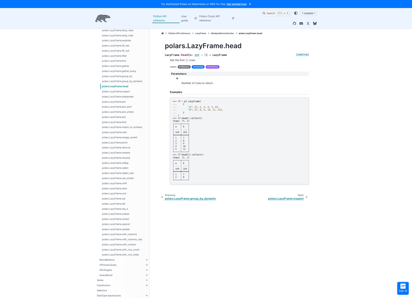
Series (100, 280)
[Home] (162, 33)
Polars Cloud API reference (209, 18)
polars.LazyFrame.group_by (117, 76)
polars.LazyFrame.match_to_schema (122, 127)
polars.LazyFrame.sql (113, 198)
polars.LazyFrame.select (115, 168)
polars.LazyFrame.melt (114, 132)
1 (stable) (307, 13)
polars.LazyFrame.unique (115, 213)
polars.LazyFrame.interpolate (117, 96)
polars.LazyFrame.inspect (116, 91)
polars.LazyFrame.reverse (116, 157)
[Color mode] (296, 13)
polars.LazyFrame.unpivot (116, 224)
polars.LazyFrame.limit (114, 122)
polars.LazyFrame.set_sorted (118, 178)
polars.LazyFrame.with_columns (119, 234)
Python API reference (160, 18)
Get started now (237, 4)
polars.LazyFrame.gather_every (119, 71)
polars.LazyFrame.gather (115, 66)
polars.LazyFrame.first (114, 60)
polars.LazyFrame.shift (114, 183)
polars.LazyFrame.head (115, 86)
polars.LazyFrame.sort (114, 193)
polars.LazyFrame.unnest (115, 219)
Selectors (102, 290)
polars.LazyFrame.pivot (114, 142)
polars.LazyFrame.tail (113, 203)
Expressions (103, 285)
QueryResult (105, 275)
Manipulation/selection (222, 33)
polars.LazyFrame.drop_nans (118, 30)
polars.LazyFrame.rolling (115, 163)
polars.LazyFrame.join (114, 101)
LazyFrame (200, 33)
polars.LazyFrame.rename (116, 152)
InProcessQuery (108, 264)
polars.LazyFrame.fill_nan (115, 45)
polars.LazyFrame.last (114, 117)
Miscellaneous (107, 259)
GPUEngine (105, 270)
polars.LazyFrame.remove (116, 147)
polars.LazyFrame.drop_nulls (117, 35)
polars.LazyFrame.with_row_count (120, 249)
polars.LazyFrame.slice (114, 188)
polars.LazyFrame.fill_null (115, 50)
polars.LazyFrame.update (116, 229)
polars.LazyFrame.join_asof (117, 106)
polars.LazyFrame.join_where (118, 111)
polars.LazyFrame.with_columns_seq (122, 239)
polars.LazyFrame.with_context (119, 244)
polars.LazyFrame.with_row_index (120, 254)
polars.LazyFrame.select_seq (118, 173)
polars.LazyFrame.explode (116, 40)
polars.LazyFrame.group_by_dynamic (122, 81)
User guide (184, 18)
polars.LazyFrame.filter (114, 55)
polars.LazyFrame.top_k (115, 208)
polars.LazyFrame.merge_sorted (119, 137)
